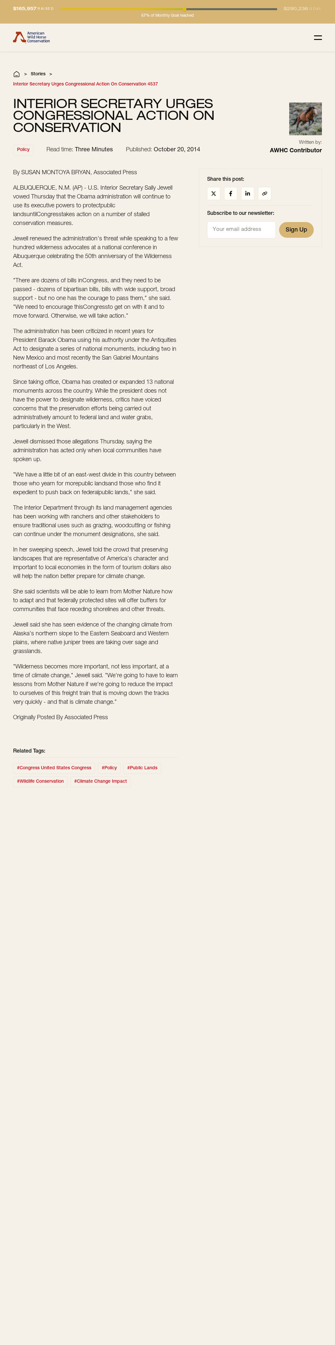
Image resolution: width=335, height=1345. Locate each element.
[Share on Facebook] (230, 193)
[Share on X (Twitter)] (213, 193)
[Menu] (318, 37)
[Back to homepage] (31, 37)
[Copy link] (264, 193)
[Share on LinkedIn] (247, 193)
